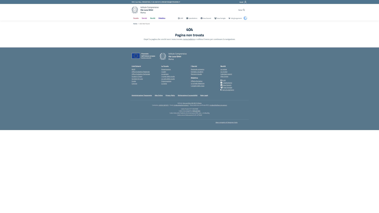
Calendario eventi (226, 74)
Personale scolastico (197, 69)
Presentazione (166, 69)
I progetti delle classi (197, 86)
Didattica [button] (162, 18)
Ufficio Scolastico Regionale (141, 72)
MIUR (133, 69)
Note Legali (204, 95)
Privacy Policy (170, 95)
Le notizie (223, 69)
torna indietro (189, 39)
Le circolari (223, 72)
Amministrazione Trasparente (142, 95)
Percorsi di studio (196, 74)
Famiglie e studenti (197, 72)
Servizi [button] (144, 18)
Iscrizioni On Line (137, 79)
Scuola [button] (135, 18)
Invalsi (134, 81)
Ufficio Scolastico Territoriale (141, 74)
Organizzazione (166, 81)
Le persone (164, 74)
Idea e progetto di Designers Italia (226, 122)
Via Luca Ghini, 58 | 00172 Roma (192, 103)
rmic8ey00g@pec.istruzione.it (218, 105)
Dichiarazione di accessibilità (187, 95)
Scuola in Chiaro (137, 76)
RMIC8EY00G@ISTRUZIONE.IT (171, 2)
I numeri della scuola (168, 76)
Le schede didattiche (197, 83)
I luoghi (163, 72)
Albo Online (224, 76)
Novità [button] (152, 18)
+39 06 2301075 (164, 105)
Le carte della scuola (168, 79)
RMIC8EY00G (196, 111)
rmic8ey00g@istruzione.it (181, 105)
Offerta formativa (196, 81)
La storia (164, 83)
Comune (134, 83)
